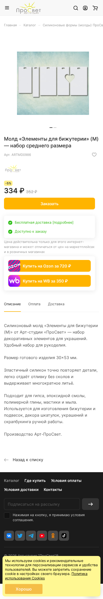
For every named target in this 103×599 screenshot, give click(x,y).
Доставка (56, 304)
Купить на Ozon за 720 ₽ (47, 265)
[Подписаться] (90, 504)
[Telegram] (31, 536)
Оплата (34, 304)
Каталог (11, 480)
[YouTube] (42, 536)
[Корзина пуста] (95, 7)
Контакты (53, 489)
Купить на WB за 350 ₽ (45, 280)
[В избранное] (94, 154)
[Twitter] (20, 536)
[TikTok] (64, 536)
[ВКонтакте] (9, 536)
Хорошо (24, 588)
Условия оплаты (66, 480)
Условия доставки (21, 489)
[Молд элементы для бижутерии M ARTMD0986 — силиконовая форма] (53, 83)
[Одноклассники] (53, 536)
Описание (12, 304)
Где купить (35, 480)
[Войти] (85, 7)
